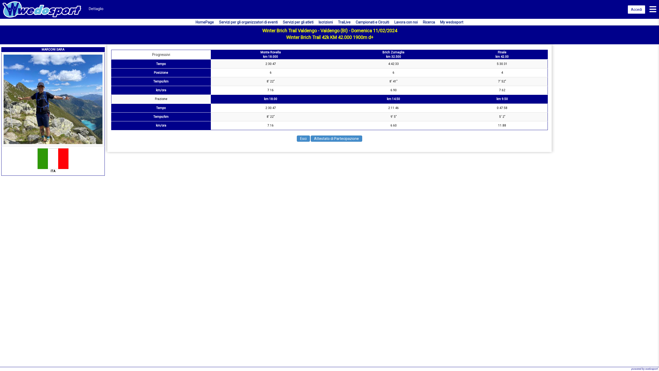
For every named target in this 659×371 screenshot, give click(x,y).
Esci (303, 139)
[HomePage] (42, 9)
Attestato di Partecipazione (336, 139)
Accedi (636, 9)
